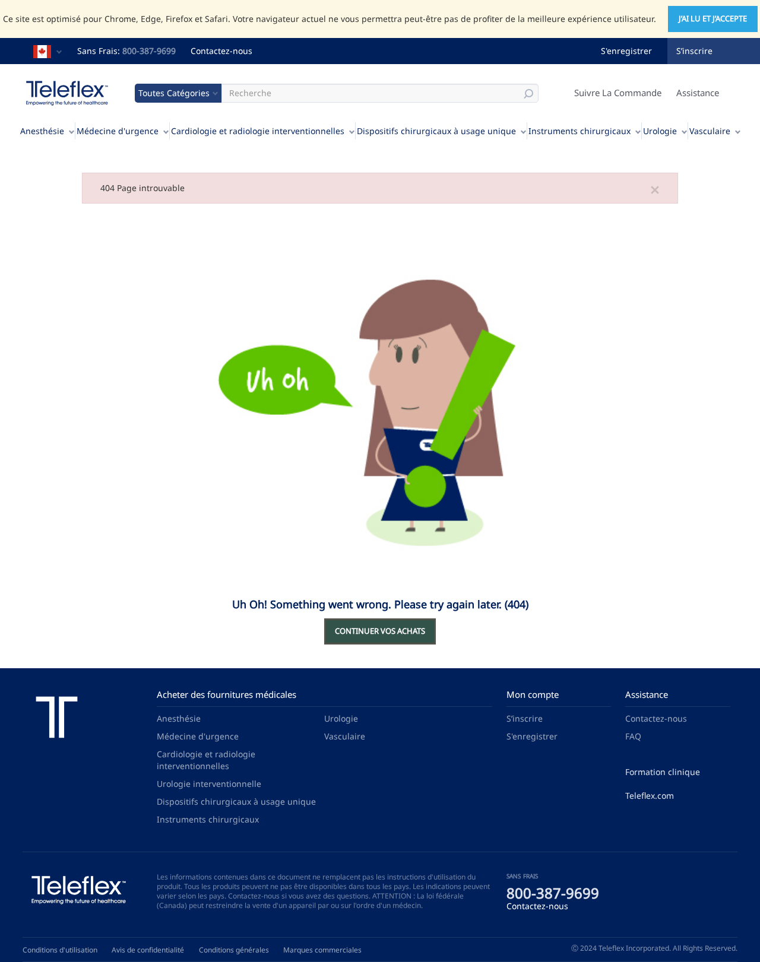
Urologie (660, 130)
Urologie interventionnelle (209, 783)
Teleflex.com (649, 795)
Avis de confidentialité (148, 950)
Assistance (697, 92)
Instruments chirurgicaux (579, 130)
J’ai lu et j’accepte (713, 18)
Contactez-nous (221, 50)
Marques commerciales (322, 950)
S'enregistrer (626, 50)
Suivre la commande (617, 92)
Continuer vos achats (380, 631)
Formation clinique (662, 771)
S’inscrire (694, 50)
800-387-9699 (149, 50)
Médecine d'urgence (118, 130)
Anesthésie (42, 130)
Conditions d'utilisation (60, 950)
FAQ (633, 736)
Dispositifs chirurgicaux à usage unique (436, 130)
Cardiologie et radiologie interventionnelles (257, 130)
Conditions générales (234, 950)
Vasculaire (709, 130)
